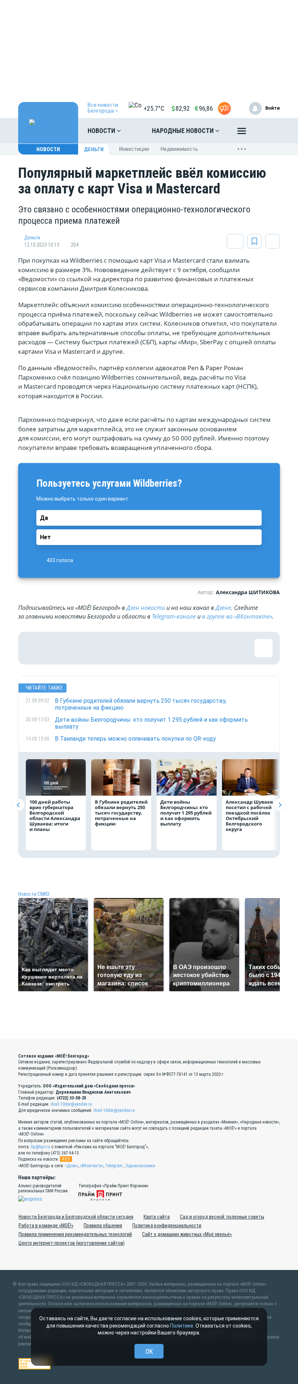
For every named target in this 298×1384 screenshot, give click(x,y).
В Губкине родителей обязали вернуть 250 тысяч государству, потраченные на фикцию (121, 813)
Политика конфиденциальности (166, 1225)
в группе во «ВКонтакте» (237, 616)
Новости (102, 130)
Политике (181, 1326)
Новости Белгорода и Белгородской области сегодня (76, 1217)
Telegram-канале (174, 616)
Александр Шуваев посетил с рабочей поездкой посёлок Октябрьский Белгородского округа (249, 815)
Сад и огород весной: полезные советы (222, 1217)
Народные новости (183, 130)
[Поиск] (267, 131)
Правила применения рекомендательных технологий (75, 1234)
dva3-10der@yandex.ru (71, 1104)
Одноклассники (140, 1165)
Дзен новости (145, 608)
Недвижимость (179, 149)
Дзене (223, 608)
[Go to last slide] (18, 805)
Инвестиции (134, 149)
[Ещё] (241, 133)
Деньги (94, 149)
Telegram (113, 1165)
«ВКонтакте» (91, 1165)
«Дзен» (71, 1165)
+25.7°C (154, 108)
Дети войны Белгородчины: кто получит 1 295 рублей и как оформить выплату (186, 813)
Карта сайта (157, 1217)
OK (149, 1351)
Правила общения (103, 1225)
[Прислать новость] (224, 108)
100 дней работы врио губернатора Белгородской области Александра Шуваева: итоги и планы (54, 815)
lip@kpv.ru (40, 1146)
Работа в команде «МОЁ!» (46, 1225)
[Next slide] (279, 805)
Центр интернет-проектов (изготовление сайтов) (72, 1243)
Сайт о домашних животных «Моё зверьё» (187, 1234)
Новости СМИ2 (33, 894)
